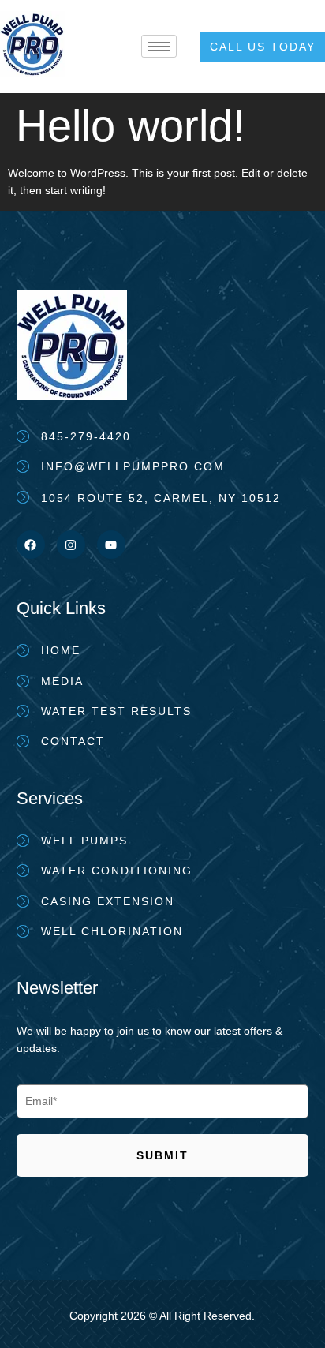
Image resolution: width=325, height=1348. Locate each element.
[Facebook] (31, 544)
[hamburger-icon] (159, 46)
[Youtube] (111, 544)
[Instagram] (71, 544)
